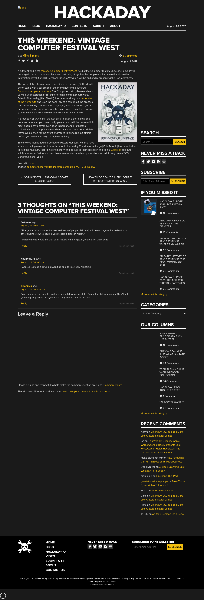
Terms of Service (143, 578)
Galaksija (116, 149)
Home (22, 26)
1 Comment (168, 396)
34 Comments (170, 381)
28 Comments (170, 289)
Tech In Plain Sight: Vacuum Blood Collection (172, 372)
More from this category (154, 294)
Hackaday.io (56, 26)
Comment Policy (112, 385)
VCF (78, 166)
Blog (36, 26)
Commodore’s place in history (34, 91)
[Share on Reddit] (32, 60)
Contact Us (55, 570)
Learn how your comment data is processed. (86, 391)
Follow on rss (159, 161)
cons (31, 163)
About (115, 26)
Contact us (164, 161)
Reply (24, 245)
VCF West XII (89, 166)
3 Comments (129, 55)
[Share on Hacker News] (27, 60)
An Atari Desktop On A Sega (168, 514)
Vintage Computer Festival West (59, 71)
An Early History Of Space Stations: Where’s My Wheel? (172, 241)
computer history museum (41, 166)
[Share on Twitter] (23, 60)
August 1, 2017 (129, 61)
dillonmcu (26, 286)
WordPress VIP (107, 584)
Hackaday (102, 12)
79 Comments (170, 363)
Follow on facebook (143, 161)
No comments (170, 213)
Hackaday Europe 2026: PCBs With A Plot (171, 204)
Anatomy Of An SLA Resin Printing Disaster (172, 223)
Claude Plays (161, 490)
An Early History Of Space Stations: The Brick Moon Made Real (172, 261)
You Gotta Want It (171, 402)
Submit (98, 26)
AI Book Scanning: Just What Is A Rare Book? (172, 354)
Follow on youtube (153, 161)
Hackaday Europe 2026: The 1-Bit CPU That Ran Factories (172, 280)
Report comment (126, 246)
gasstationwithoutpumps (154, 481)
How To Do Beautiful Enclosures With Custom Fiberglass (110, 179)
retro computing (66, 166)
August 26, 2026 (176, 26)
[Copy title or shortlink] (36, 60)
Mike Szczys (31, 55)
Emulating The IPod (167, 476)
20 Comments (170, 271)
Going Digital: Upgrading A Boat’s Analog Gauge (44, 179)
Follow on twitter (148, 161)
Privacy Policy (128, 578)
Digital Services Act (161, 578)
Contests (79, 26)
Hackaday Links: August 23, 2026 (169, 389)
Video (50, 556)
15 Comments (170, 232)
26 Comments (170, 250)
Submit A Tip (55, 561)
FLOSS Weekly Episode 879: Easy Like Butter (170, 336)
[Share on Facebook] (19, 60)
